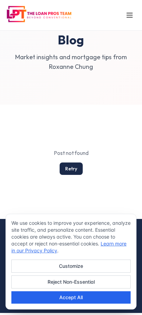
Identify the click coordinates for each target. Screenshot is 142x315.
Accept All (71, 297)
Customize (71, 266)
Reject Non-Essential (71, 282)
